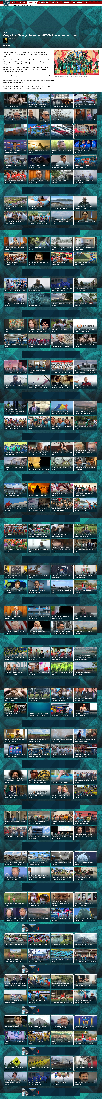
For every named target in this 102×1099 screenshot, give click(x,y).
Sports (32, 2)
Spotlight (77, 2)
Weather (25, 5)
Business (43, 2)
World (54, 2)
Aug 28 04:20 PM (16, 5)
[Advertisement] (51, 18)
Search (32, 5)
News (22, 2)
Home (14, 2)
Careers (65, 2)
